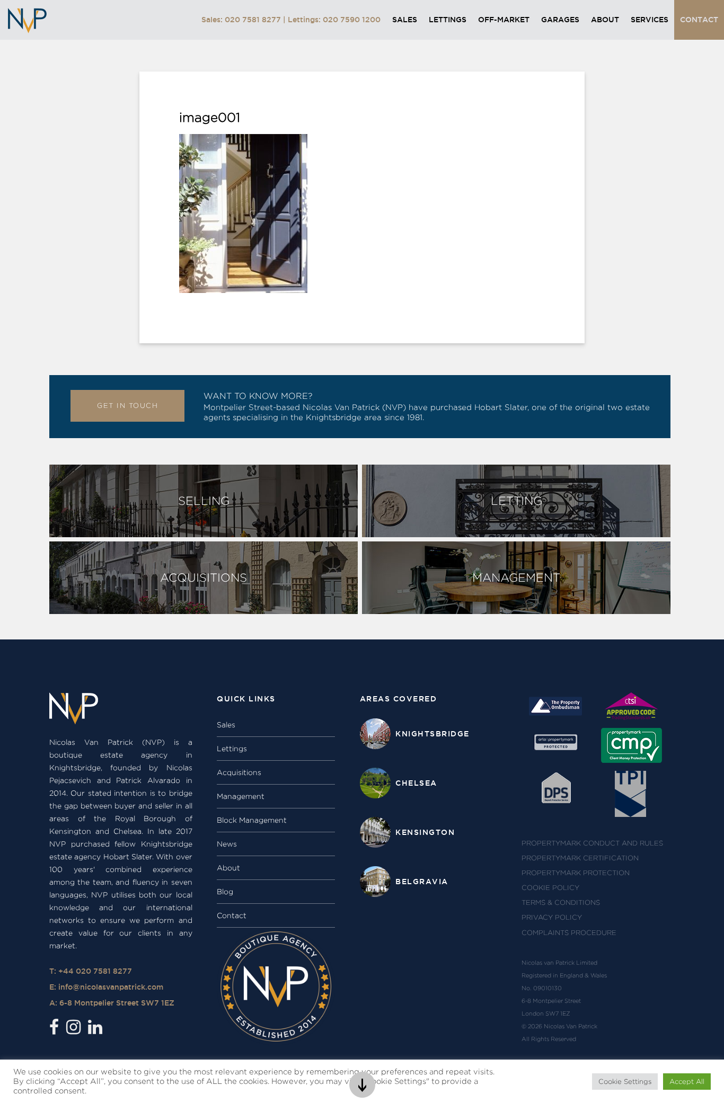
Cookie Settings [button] (624, 1082)
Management (240, 796)
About (605, 19)
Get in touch (127, 406)
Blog (225, 891)
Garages (560, 19)
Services (649, 19)
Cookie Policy (550, 888)
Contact (699, 19)
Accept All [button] (686, 1082)
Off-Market (503, 19)
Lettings (447, 19)
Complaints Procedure (569, 933)
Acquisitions (239, 772)
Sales (404, 19)
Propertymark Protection (576, 873)
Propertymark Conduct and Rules (592, 843)
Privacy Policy (552, 917)
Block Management (252, 820)
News (227, 844)
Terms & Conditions (561, 902)
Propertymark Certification (580, 858)
